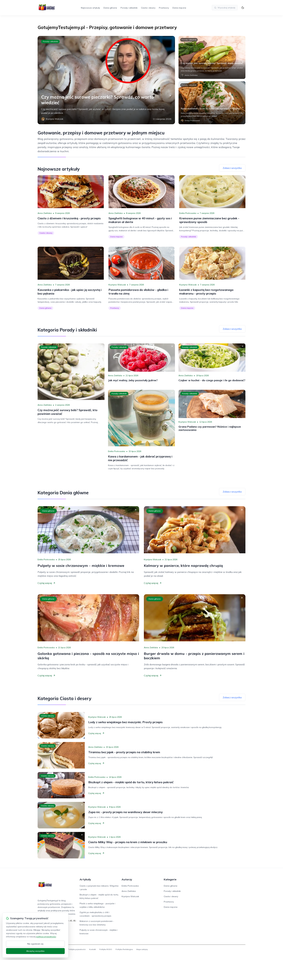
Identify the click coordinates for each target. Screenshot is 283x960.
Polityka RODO (105, 949)
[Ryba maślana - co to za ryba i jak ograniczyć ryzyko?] (211, 102)
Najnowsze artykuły (90, 7)
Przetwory (164, 7)
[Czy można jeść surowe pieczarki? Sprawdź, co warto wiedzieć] (106, 80)
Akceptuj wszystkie (35, 951)
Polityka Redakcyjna (124, 949)
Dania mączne (179, 7)
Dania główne (110, 7)
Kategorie (170, 879)
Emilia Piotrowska (187, 213)
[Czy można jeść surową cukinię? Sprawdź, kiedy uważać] (211, 57)
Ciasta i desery (148, 7)
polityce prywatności (46, 936)
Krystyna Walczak (117, 284)
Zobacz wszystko (232, 167)
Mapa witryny (142, 949)
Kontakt (92, 949)
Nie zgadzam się (35, 943)
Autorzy (127, 879)
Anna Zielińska (45, 213)
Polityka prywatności (77, 949)
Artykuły (85, 879)
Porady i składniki (129, 7)
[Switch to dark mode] (242, 7)
